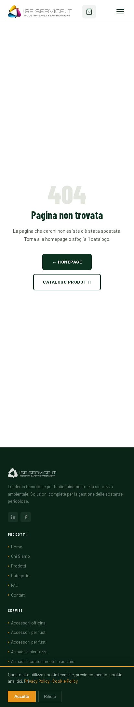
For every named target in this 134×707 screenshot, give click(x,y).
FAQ (15, 585)
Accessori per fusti (29, 632)
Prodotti (18, 565)
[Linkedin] (13, 517)
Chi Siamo (20, 556)
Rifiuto (50, 696)
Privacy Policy (36, 681)
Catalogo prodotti (67, 282)
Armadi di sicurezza (29, 651)
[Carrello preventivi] (89, 11)
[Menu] (120, 11)
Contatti (18, 595)
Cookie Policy (65, 681)
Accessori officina (28, 622)
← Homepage (67, 261)
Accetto (21, 696)
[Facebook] (25, 517)
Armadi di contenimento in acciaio (42, 661)
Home (16, 546)
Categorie (20, 575)
